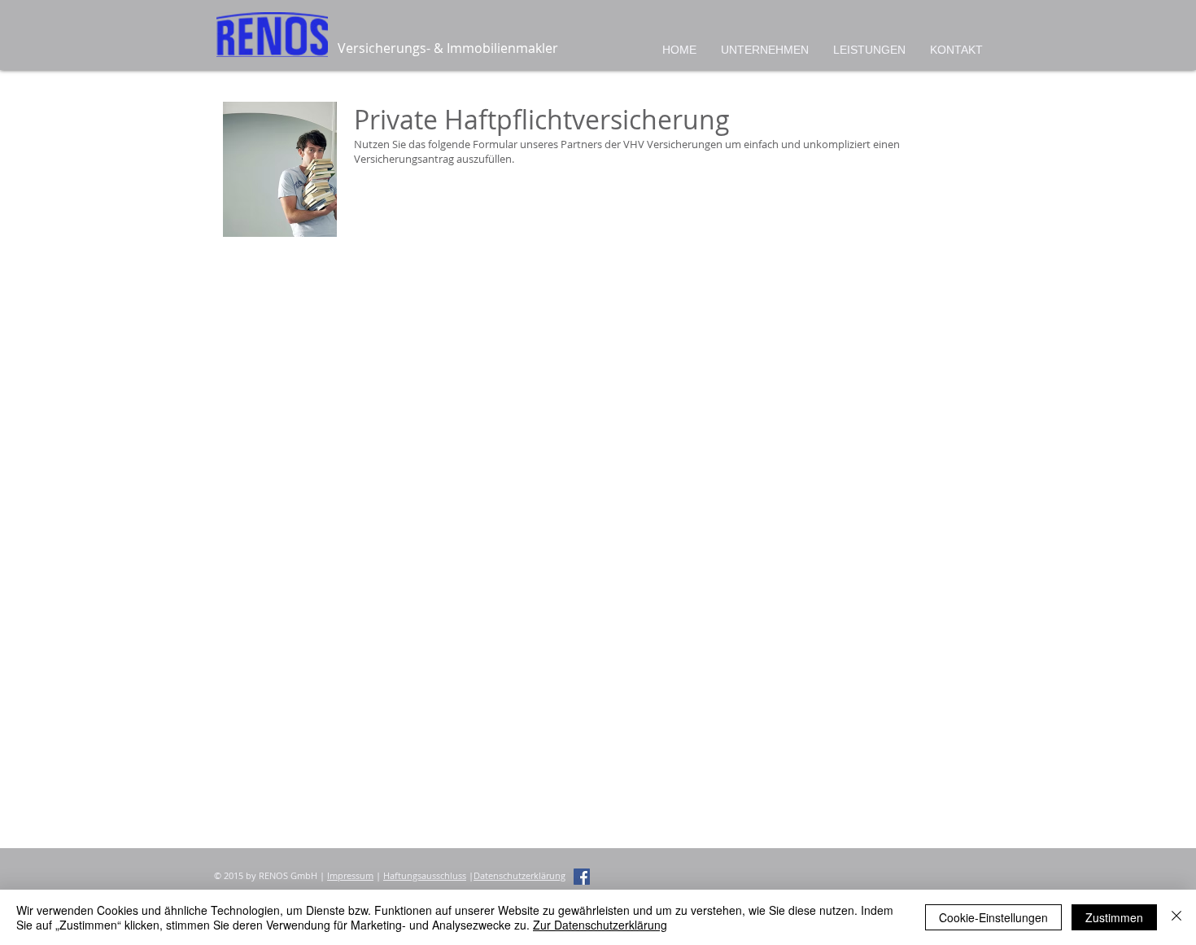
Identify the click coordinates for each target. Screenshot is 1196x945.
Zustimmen (1114, 917)
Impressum (350, 875)
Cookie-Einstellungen (993, 917)
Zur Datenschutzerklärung (600, 925)
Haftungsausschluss (424, 875)
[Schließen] (1176, 917)
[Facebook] (582, 876)
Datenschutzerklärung (519, 875)
